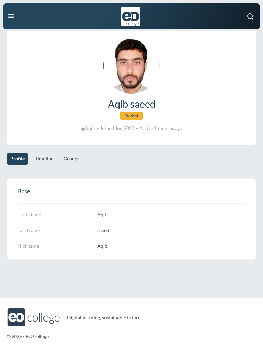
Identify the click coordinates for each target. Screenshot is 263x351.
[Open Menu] (11, 15)
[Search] (250, 16)
